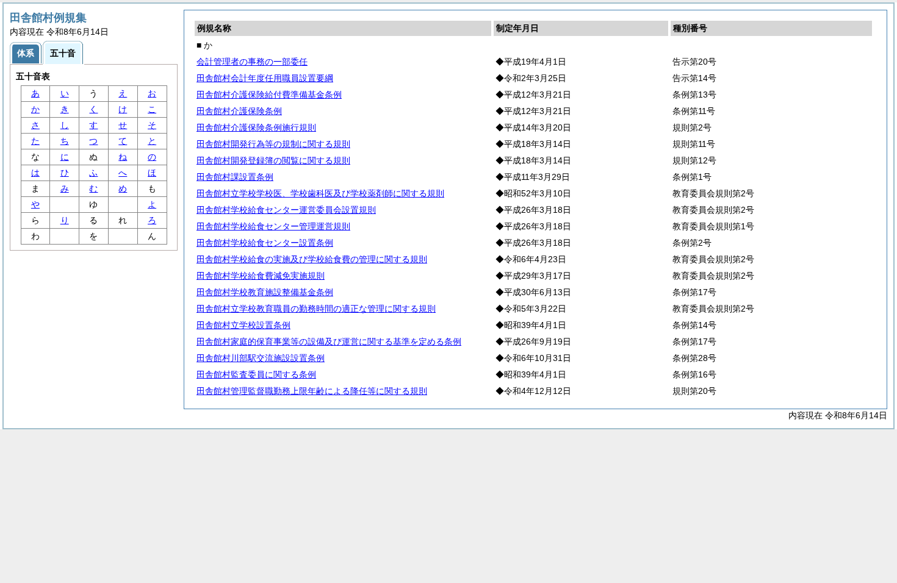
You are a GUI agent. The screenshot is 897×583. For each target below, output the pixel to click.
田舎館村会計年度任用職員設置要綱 (264, 78)
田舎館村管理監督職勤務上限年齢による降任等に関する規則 (311, 391)
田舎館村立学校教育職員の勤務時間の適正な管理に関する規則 (316, 308)
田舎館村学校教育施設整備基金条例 (264, 292)
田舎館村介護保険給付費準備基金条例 (269, 94)
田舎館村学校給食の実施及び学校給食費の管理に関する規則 (311, 259)
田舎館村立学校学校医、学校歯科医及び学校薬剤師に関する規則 (320, 193)
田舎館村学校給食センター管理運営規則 (273, 226)
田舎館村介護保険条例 (239, 111)
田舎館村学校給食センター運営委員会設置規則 (286, 210)
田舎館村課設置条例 (234, 177)
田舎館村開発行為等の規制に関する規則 (273, 144)
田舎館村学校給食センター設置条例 (264, 243)
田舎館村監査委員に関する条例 (256, 374)
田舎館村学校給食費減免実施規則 (260, 276)
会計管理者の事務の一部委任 (252, 61)
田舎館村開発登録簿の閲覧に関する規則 (273, 160)
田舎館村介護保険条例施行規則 (256, 127)
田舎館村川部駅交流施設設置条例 (260, 358)
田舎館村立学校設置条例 (243, 325)
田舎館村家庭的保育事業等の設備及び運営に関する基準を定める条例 (328, 341)
